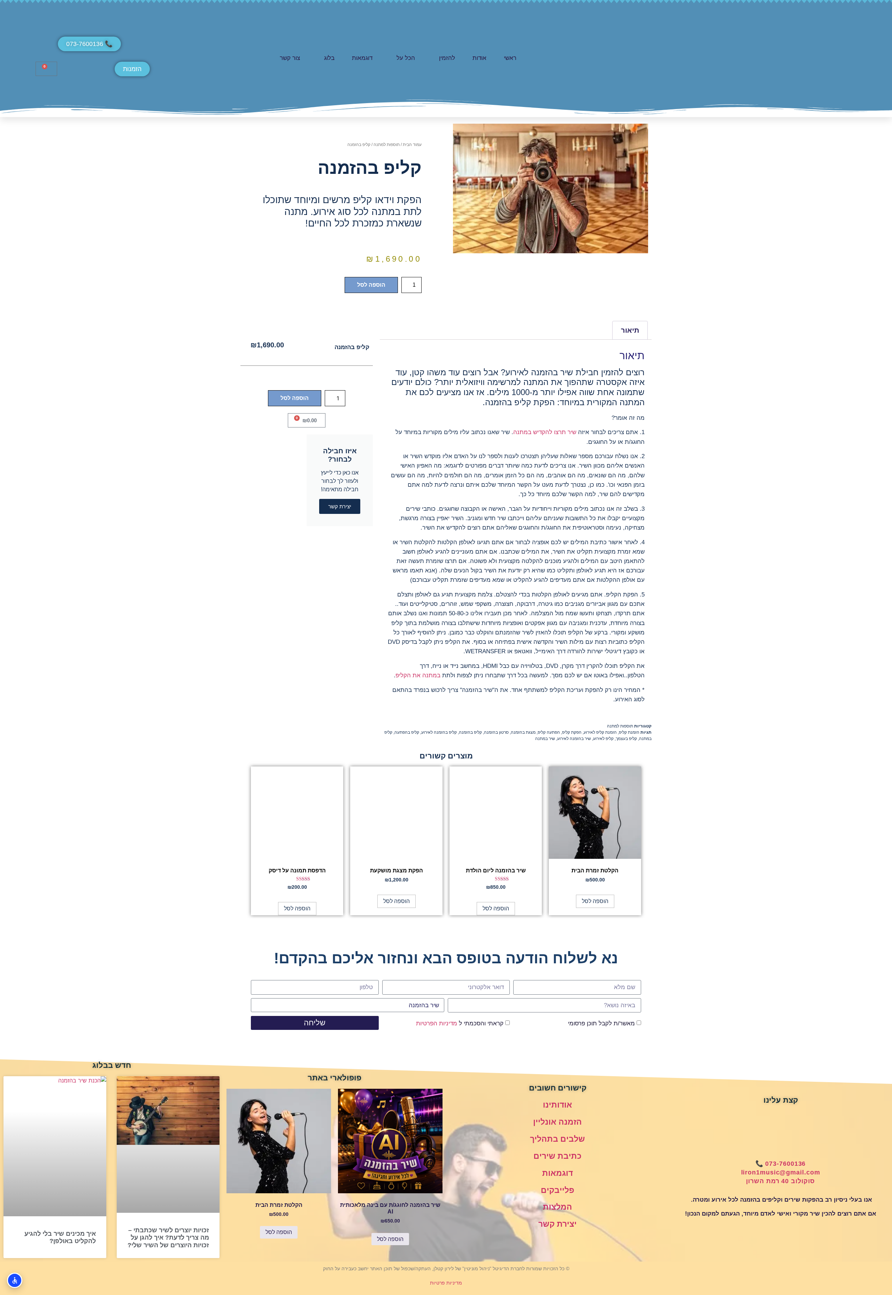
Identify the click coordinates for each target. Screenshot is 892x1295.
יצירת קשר (557, 1223)
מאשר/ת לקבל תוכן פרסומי (601, 1023)
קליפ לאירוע (603, 738)
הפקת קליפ (572, 732)
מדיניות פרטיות (446, 1283)
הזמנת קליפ (629, 732)
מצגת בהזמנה (523, 732)
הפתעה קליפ (549, 732)
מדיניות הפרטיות (436, 1023)
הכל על (406, 58)
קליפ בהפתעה (406, 732)
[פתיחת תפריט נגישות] (14, 1280)
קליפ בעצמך (626, 738)
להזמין (447, 58)
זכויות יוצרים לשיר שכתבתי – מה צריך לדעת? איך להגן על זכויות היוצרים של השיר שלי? (168, 1238)
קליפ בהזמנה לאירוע (439, 732)
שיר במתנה (545, 738)
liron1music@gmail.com (780, 1172)
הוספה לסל (371, 285)
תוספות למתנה (387, 144)
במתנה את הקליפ (417, 675)
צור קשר (290, 58)
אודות (479, 58)
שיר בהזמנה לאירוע (574, 738)
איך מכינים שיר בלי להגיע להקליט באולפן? (60, 1237)
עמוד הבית (412, 144)
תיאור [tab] (630, 330)
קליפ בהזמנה (470, 732)
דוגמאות (362, 58)
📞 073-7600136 (780, 1163)
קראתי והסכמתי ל (459, 1023)
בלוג (329, 58)
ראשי (510, 58)
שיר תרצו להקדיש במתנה (544, 432)
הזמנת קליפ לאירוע (600, 732)
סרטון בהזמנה (496, 732)
